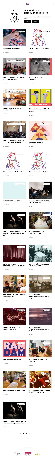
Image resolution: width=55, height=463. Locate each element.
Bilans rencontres (20, 31)
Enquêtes (48, 91)
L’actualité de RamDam (45, 123)
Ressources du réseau (45, 31)
